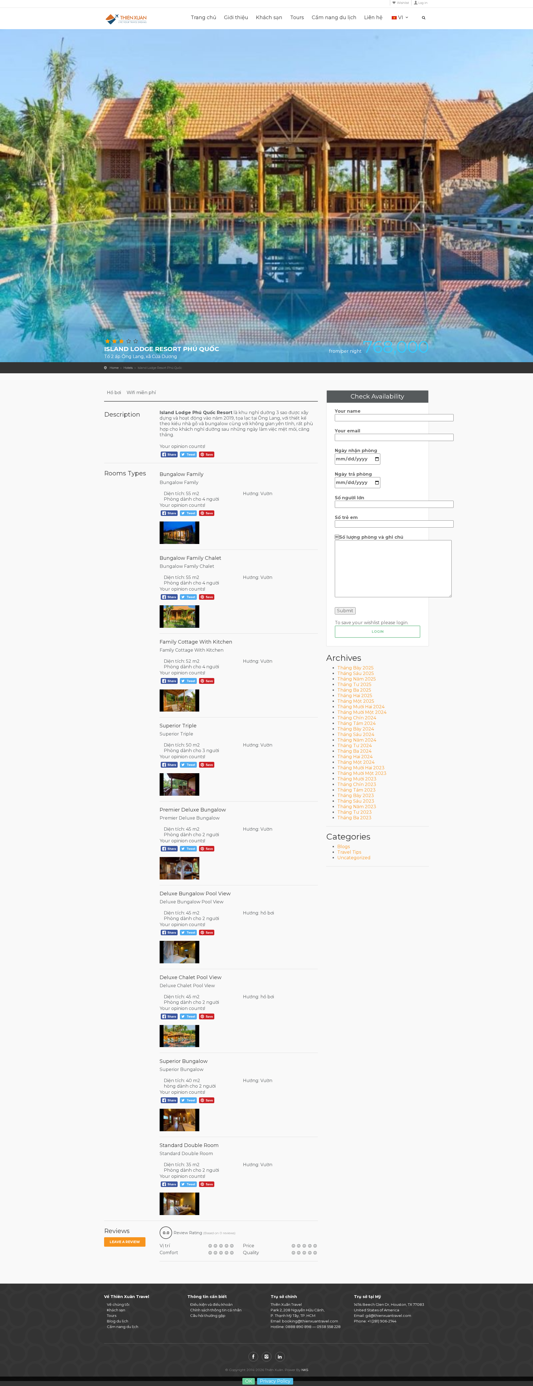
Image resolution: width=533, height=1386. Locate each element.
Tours (297, 18)
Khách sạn (269, 18)
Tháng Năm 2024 (356, 740)
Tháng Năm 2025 (356, 679)
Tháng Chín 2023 (356, 784)
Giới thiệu (236, 18)
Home (114, 368)
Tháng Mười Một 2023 (361, 773)
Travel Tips (349, 852)
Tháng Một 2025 (355, 701)
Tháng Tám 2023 (356, 790)
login (378, 631)
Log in (423, 3)
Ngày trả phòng (353, 474)
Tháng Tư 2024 (354, 745)
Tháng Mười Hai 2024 (360, 706)
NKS (304, 1370)
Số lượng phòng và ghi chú (369, 537)
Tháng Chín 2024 (356, 717)
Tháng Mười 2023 (356, 779)
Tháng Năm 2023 (356, 806)
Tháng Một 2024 (355, 762)
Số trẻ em (346, 517)
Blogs (343, 846)
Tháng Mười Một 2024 (361, 712)
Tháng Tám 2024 (356, 723)
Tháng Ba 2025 (354, 690)
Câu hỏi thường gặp (207, 1315)
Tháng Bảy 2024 (355, 729)
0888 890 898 (298, 1326)
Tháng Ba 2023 (354, 817)
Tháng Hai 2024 (355, 756)
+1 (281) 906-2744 (382, 1321)
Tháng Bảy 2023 (355, 795)
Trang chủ (203, 18)
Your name (348, 411)
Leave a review (125, 1242)
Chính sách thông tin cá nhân (216, 1310)
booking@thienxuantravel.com (310, 1321)
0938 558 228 (329, 1326)
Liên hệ (373, 18)
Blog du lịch (117, 1321)
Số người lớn (349, 497)
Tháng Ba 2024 (354, 751)
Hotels (128, 368)
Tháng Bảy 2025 (355, 668)
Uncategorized (354, 857)
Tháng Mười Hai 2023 (360, 767)
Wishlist (403, 3)
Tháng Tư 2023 (354, 812)
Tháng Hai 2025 (354, 695)
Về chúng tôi (118, 1304)
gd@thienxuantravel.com (388, 1315)
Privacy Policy (275, 1381)
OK (248, 1381)
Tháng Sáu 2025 (355, 673)
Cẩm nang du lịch (334, 18)
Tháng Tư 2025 (354, 684)
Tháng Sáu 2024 (355, 734)
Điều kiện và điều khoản (211, 1304)
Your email (347, 431)
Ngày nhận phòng (356, 450)
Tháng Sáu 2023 (355, 801)
